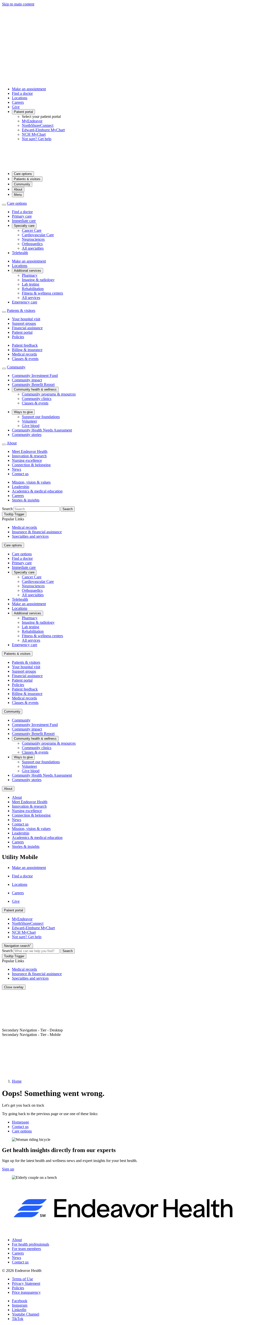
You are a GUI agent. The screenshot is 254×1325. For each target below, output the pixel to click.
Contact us (20, 474)
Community (22, 184)
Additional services (27, 270)
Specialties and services (30, 536)
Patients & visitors (27, 179)
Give (16, 107)
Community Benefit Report (33, 384)
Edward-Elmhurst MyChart (43, 130)
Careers (18, 102)
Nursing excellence (27, 460)
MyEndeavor (32, 121)
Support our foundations (41, 417)
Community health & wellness (35, 389)
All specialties (33, 248)
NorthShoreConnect (37, 125)
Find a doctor (22, 93)
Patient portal (23, 112)
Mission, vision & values (31, 482)
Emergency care (24, 302)
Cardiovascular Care (38, 235)
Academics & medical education (37, 491)
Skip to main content (18, 4)
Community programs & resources (49, 394)
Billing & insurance (27, 350)
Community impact (27, 380)
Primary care (22, 216)
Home (17, 1081)
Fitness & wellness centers (42, 293)
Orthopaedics (32, 244)
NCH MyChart (34, 134)
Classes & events (25, 359)
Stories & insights (25, 500)
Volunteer (29, 421)
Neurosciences (33, 239)
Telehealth (20, 253)
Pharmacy (29, 275)
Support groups (24, 323)
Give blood (30, 426)
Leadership (20, 487)
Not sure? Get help (36, 139)
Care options (23, 174)
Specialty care (24, 226)
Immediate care (24, 221)
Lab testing (30, 284)
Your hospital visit (26, 319)
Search (7, 509)
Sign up (8, 1169)
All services (31, 298)
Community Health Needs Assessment (42, 430)
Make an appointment (29, 89)
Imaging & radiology (38, 280)
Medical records (24, 354)
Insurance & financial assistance (37, 532)
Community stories (26, 434)
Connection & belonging (31, 465)
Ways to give (23, 412)
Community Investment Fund (35, 375)
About (18, 189)
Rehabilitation (33, 289)
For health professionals (30, 1244)
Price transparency (26, 1292)
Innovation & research (29, 456)
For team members (26, 1249)
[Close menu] (4, 204)
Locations (19, 98)
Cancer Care (31, 230)
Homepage (20, 1122)
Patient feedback (25, 345)
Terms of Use (22, 1279)
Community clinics (36, 399)
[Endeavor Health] (127, 165)
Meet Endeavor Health (29, 451)
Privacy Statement (26, 1283)
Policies (18, 337)
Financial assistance (27, 328)
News (16, 469)
